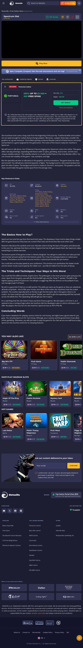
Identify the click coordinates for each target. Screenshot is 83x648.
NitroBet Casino (34, 570)
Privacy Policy (59, 632)
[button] (9, 368)
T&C (67, 632)
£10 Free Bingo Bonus (10, 540)
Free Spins (6, 530)
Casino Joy (32, 540)
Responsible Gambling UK (65, 535)
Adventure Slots (41, 194)
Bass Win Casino (34, 530)
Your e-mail (41, 466)
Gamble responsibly (38, 613)
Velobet (31, 555)
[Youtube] (4, 510)
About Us (17, 632)
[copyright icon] (14, 596)
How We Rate (60, 530)
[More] (79, 638)
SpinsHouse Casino (35, 545)
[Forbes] (41, 587)
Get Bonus (65, 103)
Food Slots (44, 198)
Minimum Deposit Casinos (12, 545)
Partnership (36, 632)
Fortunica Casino (35, 526)
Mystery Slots (45, 202)
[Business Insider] (68, 587)
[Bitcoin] (14, 587)
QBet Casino (33, 565)
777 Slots (38, 192)
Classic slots (21, 196)
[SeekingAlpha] (41, 596)
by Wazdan (7, 18)
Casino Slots (40, 196)
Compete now (72, 71)
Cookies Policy (47, 632)
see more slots (75, 337)
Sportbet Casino (34, 560)
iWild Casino (33, 535)
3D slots (13, 196)
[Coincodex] (68, 596)
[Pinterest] (21, 510)
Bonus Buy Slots (8, 526)
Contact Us (26, 632)
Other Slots (39, 204)
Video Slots (18, 202)
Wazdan (64, 186)
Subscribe (73, 466)
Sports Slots (44, 206)
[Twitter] (9, 510)
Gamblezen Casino (35, 550)
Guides (58, 526)
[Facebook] (15, 510)
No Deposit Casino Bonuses (12, 535)
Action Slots (47, 192)
